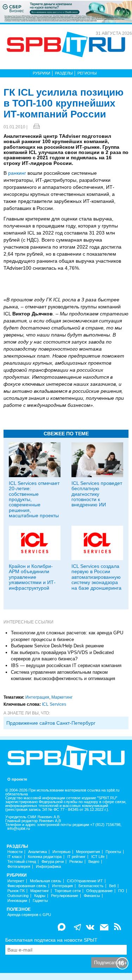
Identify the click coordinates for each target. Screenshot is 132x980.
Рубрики (41, 73)
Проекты (113, 852)
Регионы (87, 73)
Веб (112, 886)
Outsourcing (18, 896)
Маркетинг (62, 697)
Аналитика (37, 852)
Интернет (15, 881)
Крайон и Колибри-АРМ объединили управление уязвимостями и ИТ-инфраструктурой (32, 577)
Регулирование (64, 896)
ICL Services (54, 704)
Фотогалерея (18, 867)
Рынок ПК (16, 891)
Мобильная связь (45, 881)
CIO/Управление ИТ (85, 881)
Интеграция (37, 697)
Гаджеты (40, 901)
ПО (121, 891)
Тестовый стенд (21, 862)
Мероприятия (88, 852)
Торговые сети (68, 891)
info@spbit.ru (18, 829)
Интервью (61, 852)
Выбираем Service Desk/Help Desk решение (57, 645)
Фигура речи (53, 862)
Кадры (39, 896)
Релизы (76, 862)
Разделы (64, 73)
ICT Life (98, 857)
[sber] (66, 11)
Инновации (17, 901)
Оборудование (99, 891)
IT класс (14, 857)
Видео (93, 862)
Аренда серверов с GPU (29, 915)
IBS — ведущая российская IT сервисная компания (66, 665)
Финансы (92, 896)
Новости (15, 852)
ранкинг (17, 173)
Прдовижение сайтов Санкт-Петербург (50, 723)
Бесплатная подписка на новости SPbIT (51, 939)
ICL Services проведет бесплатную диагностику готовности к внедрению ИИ (96, 494)
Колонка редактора (45, 857)
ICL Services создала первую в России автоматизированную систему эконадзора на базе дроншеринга (96, 577)
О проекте (17, 779)
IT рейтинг (76, 857)
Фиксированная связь (26, 886)
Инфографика (48, 867)
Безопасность (90, 886)
